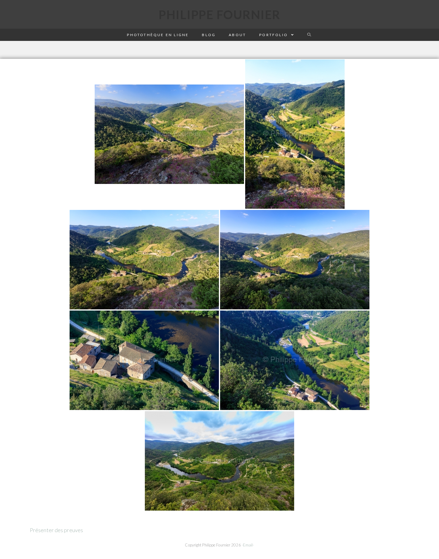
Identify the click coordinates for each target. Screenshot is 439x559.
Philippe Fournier (219, 14)
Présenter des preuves (56, 530)
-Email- (248, 545)
